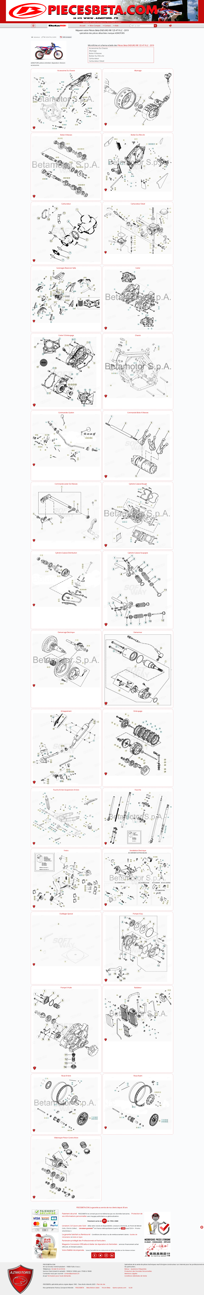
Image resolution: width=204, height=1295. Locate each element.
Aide (116, 25)
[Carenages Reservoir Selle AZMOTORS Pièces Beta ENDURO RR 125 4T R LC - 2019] (66, 296)
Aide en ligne (77, 1237)
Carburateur (94, 58)
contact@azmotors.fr (71, 1274)
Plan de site (101, 1284)
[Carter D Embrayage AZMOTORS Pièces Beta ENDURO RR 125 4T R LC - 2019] (66, 372)
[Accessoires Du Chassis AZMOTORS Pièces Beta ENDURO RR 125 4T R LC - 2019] (66, 100)
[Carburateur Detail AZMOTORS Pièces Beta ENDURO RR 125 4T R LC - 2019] (138, 229)
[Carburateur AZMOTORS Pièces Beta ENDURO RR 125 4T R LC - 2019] (66, 234)
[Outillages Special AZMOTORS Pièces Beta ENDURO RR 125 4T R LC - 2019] (66, 940)
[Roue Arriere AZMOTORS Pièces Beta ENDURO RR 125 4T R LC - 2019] (66, 1104)
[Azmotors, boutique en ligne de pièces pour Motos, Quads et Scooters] (102, 10)
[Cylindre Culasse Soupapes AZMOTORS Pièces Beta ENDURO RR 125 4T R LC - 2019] (138, 590)
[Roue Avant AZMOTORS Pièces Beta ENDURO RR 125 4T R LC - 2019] (138, 1103)
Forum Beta (106, 1288)
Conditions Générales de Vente (136, 1276)
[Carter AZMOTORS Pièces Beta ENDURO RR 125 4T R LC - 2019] (138, 300)
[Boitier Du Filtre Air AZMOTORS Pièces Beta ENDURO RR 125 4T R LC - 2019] (138, 164)
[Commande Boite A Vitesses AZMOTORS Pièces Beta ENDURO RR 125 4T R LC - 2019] (138, 446)
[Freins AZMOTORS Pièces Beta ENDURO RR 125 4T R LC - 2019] (66, 880)
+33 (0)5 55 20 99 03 (58, 1269)
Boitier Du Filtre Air (96, 56)
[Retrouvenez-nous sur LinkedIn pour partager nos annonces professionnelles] (112, 1255)
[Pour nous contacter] (158, 1248)
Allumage (93, 51)
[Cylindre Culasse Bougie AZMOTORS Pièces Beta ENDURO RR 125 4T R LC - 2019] (138, 516)
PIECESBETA (79, 1288)
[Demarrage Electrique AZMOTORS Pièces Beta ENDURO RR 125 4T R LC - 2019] (66, 660)
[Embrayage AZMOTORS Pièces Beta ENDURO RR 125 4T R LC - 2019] (138, 744)
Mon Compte (94, 25)
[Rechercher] (155, 25)
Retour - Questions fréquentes (135, 1269)
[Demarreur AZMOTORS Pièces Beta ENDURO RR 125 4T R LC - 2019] (138, 670)
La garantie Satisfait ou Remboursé (76, 1234)
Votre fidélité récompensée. (73, 1250)
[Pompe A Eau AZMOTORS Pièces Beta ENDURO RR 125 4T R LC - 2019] (138, 948)
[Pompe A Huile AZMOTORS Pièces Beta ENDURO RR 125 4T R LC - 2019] (66, 1029)
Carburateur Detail (96, 61)
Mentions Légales (131, 1274)
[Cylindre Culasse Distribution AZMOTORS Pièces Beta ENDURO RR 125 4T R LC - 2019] (66, 580)
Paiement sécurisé (69, 1213)
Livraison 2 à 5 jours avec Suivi (74, 1226)
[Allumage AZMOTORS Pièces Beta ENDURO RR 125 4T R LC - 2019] (138, 99)
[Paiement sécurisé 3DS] (46, 1221)
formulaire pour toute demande (59, 1276)
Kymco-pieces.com (119, 1288)
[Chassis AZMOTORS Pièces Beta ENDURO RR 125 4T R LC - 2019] (138, 367)
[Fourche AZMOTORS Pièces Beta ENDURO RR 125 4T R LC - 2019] (138, 818)
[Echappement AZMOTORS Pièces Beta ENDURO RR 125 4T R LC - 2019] (66, 748)
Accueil (82, 25)
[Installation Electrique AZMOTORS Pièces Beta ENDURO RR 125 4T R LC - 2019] (138, 879)
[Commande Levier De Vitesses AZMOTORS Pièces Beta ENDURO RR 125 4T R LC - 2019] (66, 513)
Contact (107, 25)
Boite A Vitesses (95, 53)
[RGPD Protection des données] (158, 1225)
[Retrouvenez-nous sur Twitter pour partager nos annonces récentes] (100, 1255)
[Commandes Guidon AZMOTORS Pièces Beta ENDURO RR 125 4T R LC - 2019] (66, 440)
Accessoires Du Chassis (98, 48)
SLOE (130, 1288)
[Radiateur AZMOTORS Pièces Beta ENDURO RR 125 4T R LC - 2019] (138, 1015)
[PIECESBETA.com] (57, 25)
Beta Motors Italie (92, 1288)
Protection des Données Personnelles (138, 1271)
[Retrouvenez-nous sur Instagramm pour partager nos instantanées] (106, 1255)
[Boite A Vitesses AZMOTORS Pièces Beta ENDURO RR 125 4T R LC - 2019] (66, 167)
